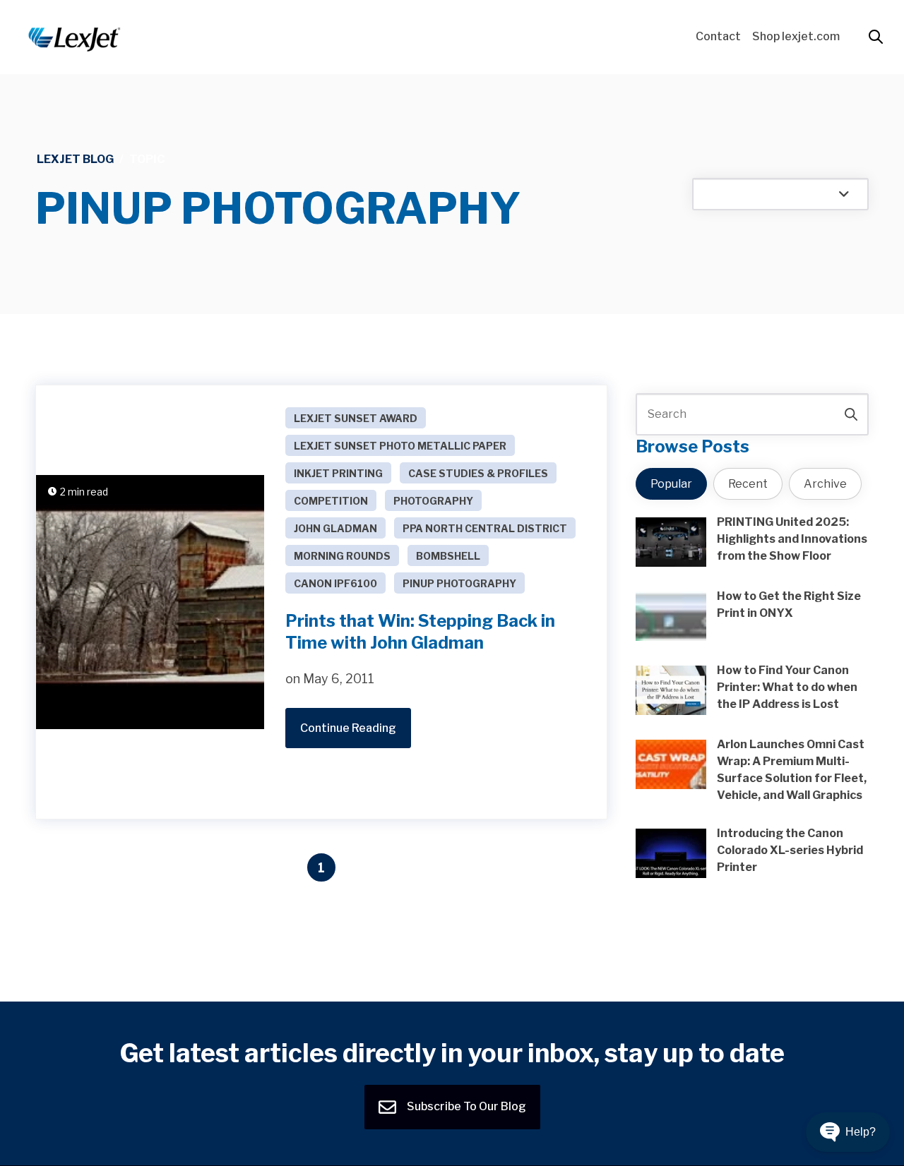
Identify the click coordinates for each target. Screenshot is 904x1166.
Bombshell (448, 556)
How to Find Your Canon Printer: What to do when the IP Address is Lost (787, 687)
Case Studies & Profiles (478, 473)
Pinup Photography (459, 583)
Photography (433, 501)
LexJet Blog (75, 159)
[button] (848, 1132)
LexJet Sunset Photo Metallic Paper (400, 446)
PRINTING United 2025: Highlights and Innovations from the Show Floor (792, 539)
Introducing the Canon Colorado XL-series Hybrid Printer (790, 850)
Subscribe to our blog (465, 1106)
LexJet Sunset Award (355, 418)
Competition (331, 501)
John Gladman (335, 528)
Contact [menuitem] (718, 36)
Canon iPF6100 (335, 583)
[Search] (851, 414)
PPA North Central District (485, 528)
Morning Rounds (342, 556)
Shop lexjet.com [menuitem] (796, 36)
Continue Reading (348, 728)
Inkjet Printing (338, 473)
